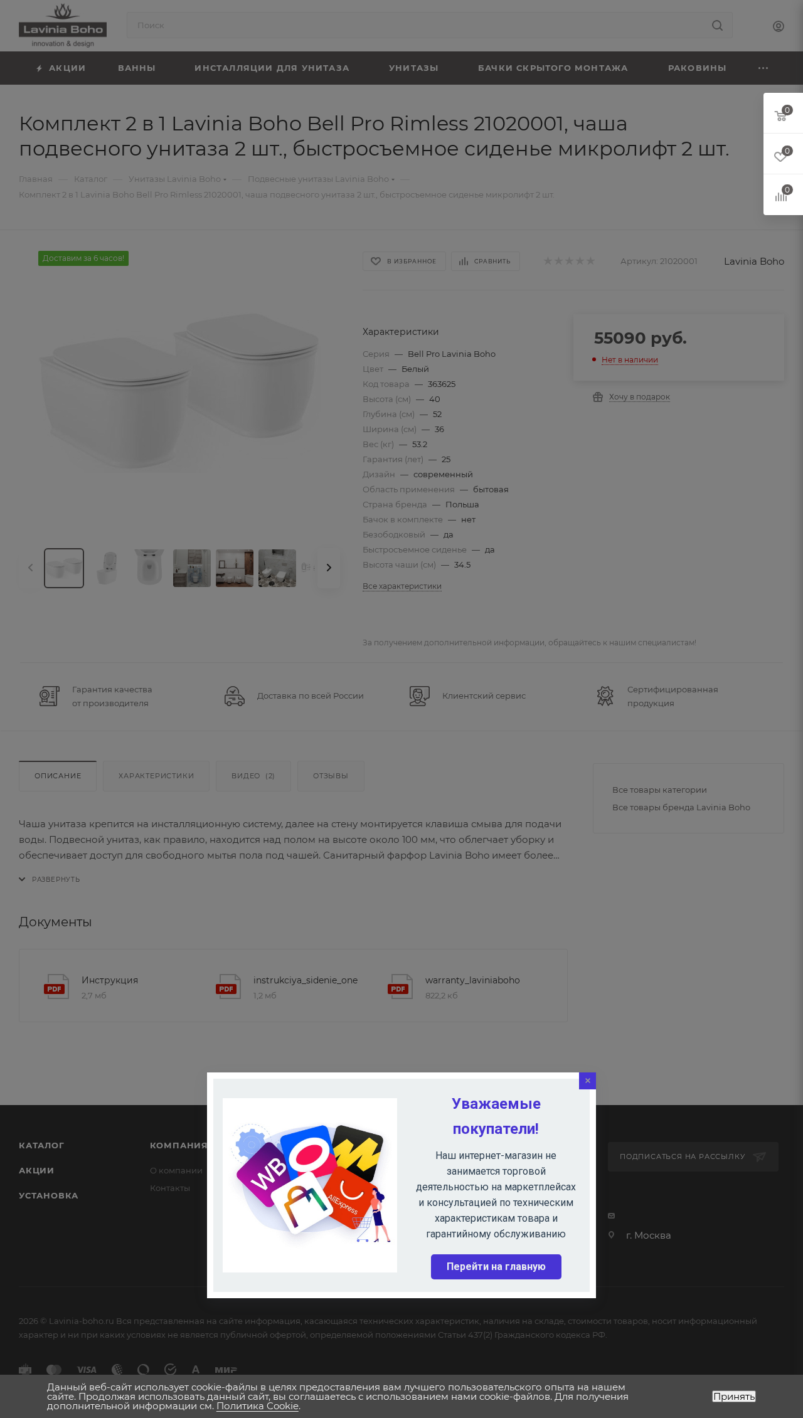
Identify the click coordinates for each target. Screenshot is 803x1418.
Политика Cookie (257, 1406)
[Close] (587, 1080)
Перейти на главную (496, 1266)
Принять (734, 1396)
